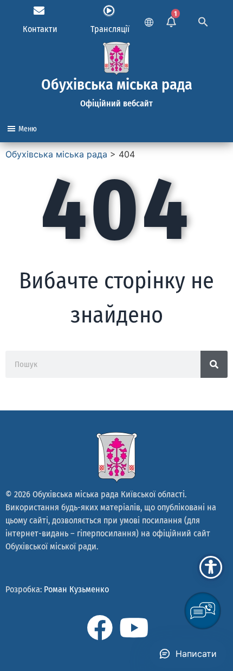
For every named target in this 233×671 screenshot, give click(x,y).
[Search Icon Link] (203, 20)
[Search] (214, 364)
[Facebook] (100, 628)
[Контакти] (39, 10)
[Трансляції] (108, 10)
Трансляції (110, 29)
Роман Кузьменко (76, 589)
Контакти (40, 29)
